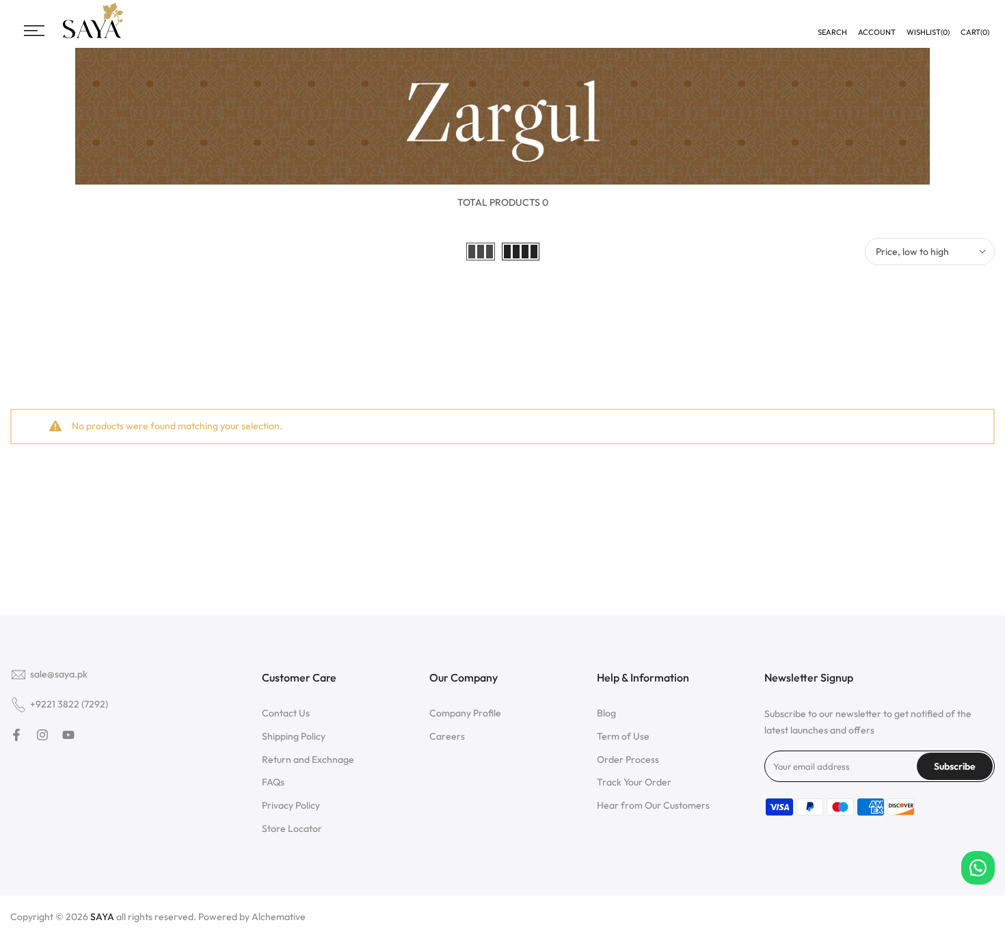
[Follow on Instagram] (42, 735)
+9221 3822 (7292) (69, 704)
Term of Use (623, 736)
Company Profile (465, 713)
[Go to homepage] (93, 36)
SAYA (102, 917)
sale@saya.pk (59, 674)
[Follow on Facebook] (16, 735)
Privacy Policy (291, 805)
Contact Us (286, 713)
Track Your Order (634, 782)
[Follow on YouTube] (68, 735)
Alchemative (279, 917)
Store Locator (292, 828)
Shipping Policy (293, 736)
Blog (606, 713)
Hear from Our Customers (653, 805)
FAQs (273, 782)
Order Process (628, 759)
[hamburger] (34, 31)
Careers (447, 736)
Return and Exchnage (308, 759)
